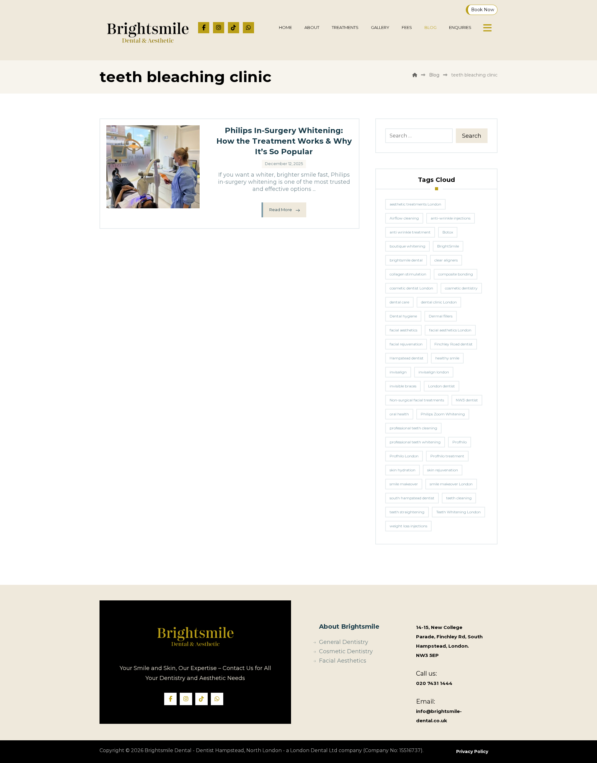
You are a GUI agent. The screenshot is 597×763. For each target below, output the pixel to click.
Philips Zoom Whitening (443, 414)
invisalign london (434, 372)
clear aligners (446, 260)
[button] (203, 27)
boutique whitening (407, 246)
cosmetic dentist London (411, 288)
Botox (447, 232)
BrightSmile (448, 246)
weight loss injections (408, 526)
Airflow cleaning (404, 218)
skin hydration (402, 470)
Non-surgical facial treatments (417, 400)
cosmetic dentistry (461, 288)
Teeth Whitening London (458, 512)
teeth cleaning (459, 498)
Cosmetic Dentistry (346, 651)
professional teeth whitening (415, 442)
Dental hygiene (403, 316)
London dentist (441, 386)
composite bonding (455, 274)
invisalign (398, 372)
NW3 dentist (467, 400)
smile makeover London (451, 484)
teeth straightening (407, 512)
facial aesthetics (403, 330)
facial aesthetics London (450, 330)
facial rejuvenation (406, 344)
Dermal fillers (440, 316)
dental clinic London (439, 302)
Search (471, 135)
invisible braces (403, 386)
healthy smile (447, 358)
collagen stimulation (408, 274)
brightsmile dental (406, 260)
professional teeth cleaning (413, 428)
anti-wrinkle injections (450, 218)
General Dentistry (343, 642)
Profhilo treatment (447, 456)
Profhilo (459, 442)
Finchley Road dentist (453, 344)
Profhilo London (404, 456)
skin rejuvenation (442, 470)
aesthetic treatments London (415, 204)
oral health (399, 414)
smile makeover (404, 484)
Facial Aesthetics (342, 660)
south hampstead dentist (412, 498)
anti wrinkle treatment (410, 232)
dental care (399, 302)
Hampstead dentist (406, 358)
